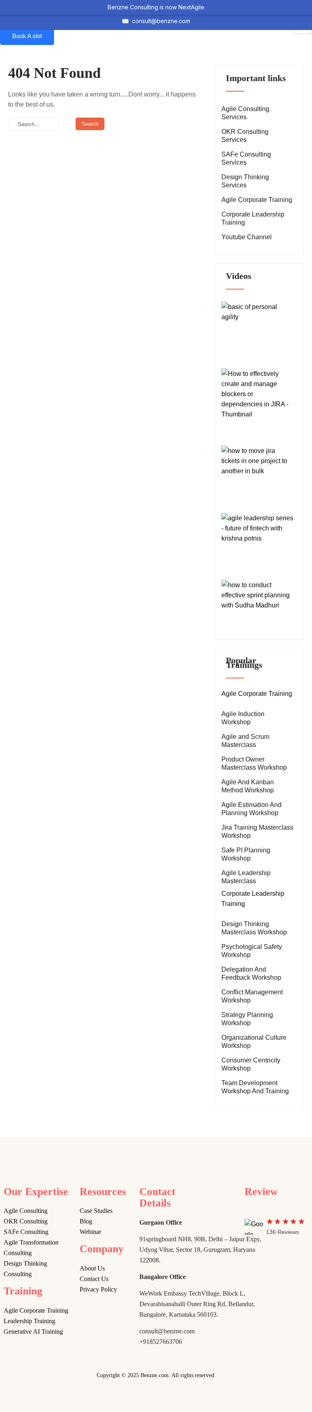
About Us (92, 1268)
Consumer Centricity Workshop (250, 1064)
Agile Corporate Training (256, 199)
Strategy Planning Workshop (247, 1018)
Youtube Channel (246, 237)
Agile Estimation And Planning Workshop (251, 808)
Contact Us (94, 1278)
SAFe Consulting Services (246, 158)
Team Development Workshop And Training (255, 1086)
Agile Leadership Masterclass (246, 876)
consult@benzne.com (161, 20)
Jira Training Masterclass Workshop (257, 831)
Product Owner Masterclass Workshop (254, 763)
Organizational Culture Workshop (253, 1041)
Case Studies (96, 1210)
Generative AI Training (33, 1331)
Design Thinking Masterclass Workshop (254, 928)
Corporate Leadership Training (252, 218)
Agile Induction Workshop (242, 717)
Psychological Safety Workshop (251, 950)
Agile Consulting (26, 1210)
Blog (86, 1221)
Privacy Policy (98, 1289)
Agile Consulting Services (245, 112)
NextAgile (191, 7)
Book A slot (27, 35)
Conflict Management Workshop (252, 996)
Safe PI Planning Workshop (245, 854)
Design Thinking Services (245, 181)
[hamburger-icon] (303, 30)
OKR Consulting (26, 1221)
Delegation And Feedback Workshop (251, 973)
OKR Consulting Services (245, 135)
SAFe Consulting (26, 1231)
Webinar (90, 1231)
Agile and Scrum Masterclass (245, 740)
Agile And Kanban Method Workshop (247, 786)
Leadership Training (29, 1321)
